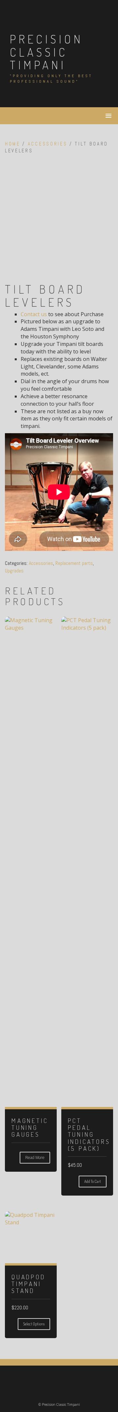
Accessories (47, 144)
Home (12, 144)
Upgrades (14, 570)
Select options (34, 1323)
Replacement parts (74, 563)
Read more (35, 1157)
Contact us (34, 314)
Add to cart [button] (92, 1181)
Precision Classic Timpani (46, 51)
